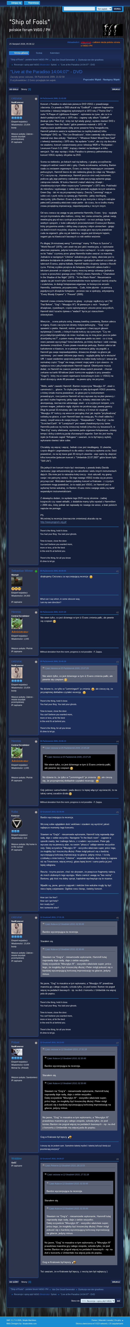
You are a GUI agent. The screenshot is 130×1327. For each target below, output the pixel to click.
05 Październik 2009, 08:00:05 (53, 571)
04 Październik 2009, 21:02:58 (53, 98)
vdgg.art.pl (86, 42)
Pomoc (94, 1320)
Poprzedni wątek (92, 79)
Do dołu (13, 89)
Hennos (16, 611)
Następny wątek (111, 79)
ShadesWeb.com (30, 1324)
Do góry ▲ (119, 1320)
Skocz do (75, 1301)
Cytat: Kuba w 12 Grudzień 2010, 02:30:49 (64, 924)
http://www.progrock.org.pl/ (53, 522)
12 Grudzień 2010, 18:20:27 (52, 1159)
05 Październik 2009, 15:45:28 (53, 661)
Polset (15, 1042)
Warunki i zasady (106, 1320)
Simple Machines (29, 1320)
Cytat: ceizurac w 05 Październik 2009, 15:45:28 (67, 748)
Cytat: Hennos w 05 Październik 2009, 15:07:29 (67, 668)
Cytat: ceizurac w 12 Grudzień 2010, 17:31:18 (66, 1049)
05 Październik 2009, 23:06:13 (53, 741)
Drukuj (116, 89)
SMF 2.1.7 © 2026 (13, 1320)
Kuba (14, 811)
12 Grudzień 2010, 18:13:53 (52, 1042)
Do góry (13, 1282)
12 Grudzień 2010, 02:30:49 (52, 812)
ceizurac (16, 98)
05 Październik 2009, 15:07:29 (53, 612)
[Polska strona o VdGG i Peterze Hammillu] (12, 645)
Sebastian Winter (22, 570)
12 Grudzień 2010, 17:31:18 (52, 917)
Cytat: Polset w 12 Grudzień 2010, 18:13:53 (65, 1165)
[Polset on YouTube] (12, 1074)
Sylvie (53, 65)
